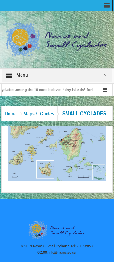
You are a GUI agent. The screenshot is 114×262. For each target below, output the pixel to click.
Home (11, 113)
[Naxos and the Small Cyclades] (57, 39)
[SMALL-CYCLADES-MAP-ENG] (57, 153)
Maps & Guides (38, 113)
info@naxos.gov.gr (63, 252)
